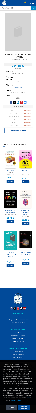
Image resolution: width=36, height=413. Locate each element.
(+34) (18, 317)
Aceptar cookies (24, 407)
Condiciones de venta (18, 336)
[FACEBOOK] (11, 308)
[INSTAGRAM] (18, 308)
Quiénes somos (18, 351)
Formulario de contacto (18, 323)
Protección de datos (18, 339)
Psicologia (18, 87)
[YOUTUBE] (24, 308)
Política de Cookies (18, 341)
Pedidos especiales (18, 354)
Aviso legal (18, 333)
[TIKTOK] (21, 308)
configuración (16, 400)
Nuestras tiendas (18, 357)
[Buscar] (33, 8)
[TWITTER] (14, 308)
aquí (28, 398)
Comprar (10, 181)
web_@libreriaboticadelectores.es (18, 320)
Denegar (11, 407)
